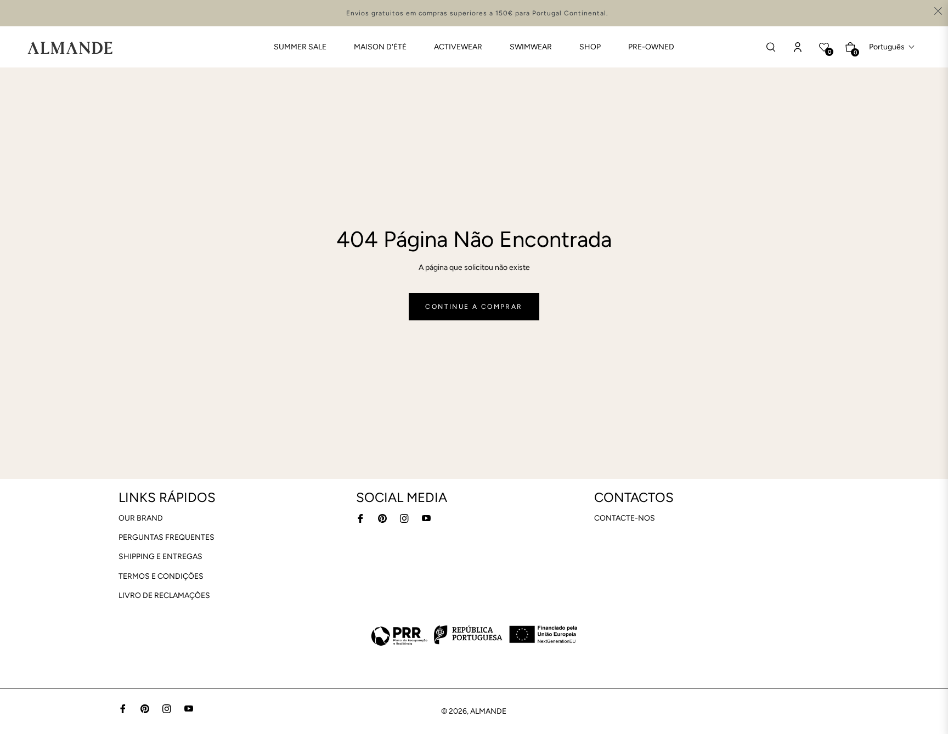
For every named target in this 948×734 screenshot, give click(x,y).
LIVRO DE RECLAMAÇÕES (164, 595)
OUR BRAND (141, 518)
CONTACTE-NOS (624, 518)
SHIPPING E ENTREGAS (160, 556)
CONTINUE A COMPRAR (473, 306)
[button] (892, 47)
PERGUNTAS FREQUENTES (167, 537)
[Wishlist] (798, 47)
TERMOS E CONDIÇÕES (161, 576)
